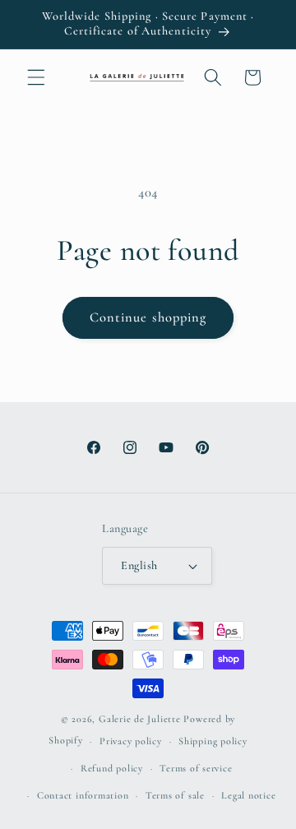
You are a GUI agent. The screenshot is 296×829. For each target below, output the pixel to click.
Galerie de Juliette (140, 719)
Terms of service (196, 768)
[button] (36, 77)
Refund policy (112, 768)
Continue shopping (148, 317)
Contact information (83, 795)
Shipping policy (212, 741)
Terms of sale (175, 795)
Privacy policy (130, 741)
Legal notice (248, 795)
